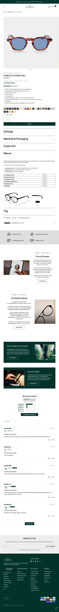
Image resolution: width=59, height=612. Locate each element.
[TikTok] (37, 561)
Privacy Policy (20, 577)
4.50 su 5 (33, 399)
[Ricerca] (52, 7)
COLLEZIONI (34, 568)
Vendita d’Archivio (35, 590)
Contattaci (6, 586)
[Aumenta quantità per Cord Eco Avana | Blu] (9, 119)
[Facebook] (31, 561)
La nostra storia (48, 571)
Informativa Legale (21, 575)
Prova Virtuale (34, 582)
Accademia (33, 575)
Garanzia (6, 584)
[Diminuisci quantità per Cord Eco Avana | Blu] (5, 119)
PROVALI (29, 124)
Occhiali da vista (34, 573)
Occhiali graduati (34, 588)
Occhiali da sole (10, 11)
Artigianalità (47, 575)
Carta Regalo (34, 586)
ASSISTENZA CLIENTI (9, 569)
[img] (7, 428)
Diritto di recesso (8, 582)
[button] (7, 86)
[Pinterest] (35, 561)
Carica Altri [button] (29, 523)
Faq (4, 588)
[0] (54, 7)
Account (19, 571)
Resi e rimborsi (7, 580)
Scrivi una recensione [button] (29, 414)
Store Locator (47, 577)
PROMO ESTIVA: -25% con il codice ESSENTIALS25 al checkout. (29, 1)
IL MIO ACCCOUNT (22, 568)
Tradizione (33, 579)
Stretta (13, 83)
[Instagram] (33, 561)
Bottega (33, 577)
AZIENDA (46, 568)
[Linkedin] (40, 561)
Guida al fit (33, 584)
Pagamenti (6, 578)
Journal (45, 579)
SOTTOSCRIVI (50, 546)
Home (5, 11)
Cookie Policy (20, 579)
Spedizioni (6, 576)
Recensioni (46, 582)
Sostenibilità (47, 573)
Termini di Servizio (21, 573)
